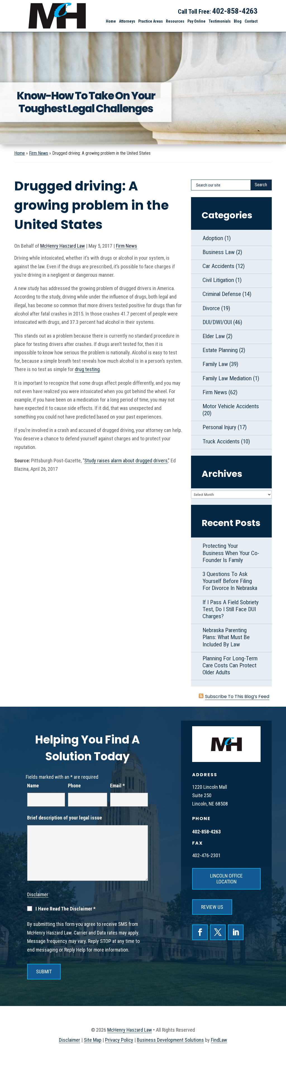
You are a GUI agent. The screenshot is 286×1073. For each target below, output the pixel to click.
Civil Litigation (218, 280)
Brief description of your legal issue (64, 818)
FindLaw (219, 1040)
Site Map (92, 1040)
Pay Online (196, 21)
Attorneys (127, 21)
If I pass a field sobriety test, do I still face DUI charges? (230, 609)
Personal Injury (219, 427)
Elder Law (213, 336)
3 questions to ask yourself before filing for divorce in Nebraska (229, 581)
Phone (74, 785)
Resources (175, 21)
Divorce (211, 308)
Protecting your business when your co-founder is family (230, 553)
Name (33, 785)
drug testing (87, 369)
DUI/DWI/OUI (217, 322)
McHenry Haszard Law (62, 246)
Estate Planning (220, 350)
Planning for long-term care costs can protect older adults (230, 665)
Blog (238, 21)
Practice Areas (150, 21)
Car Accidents (218, 266)
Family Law (215, 364)
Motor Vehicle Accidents (230, 406)
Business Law (218, 252)
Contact (251, 21)
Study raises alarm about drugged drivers (126, 460)
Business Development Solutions (170, 1040)
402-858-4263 (235, 11)
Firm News (126, 246)
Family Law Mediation (227, 378)
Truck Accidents (221, 441)
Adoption (212, 238)
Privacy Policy (119, 1040)
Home (111, 21)
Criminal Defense (221, 294)
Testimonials (220, 21)
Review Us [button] (212, 907)
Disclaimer (37, 894)
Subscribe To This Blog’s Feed (237, 696)
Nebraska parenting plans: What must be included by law (226, 637)
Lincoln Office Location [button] (226, 879)
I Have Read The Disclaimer (65, 909)
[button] (278, 1039)
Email (117, 785)
